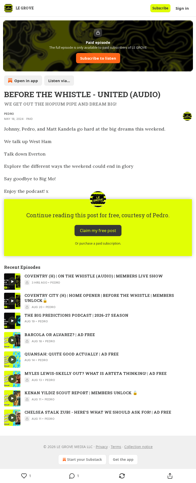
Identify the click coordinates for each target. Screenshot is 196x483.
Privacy (102, 446)
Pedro (9, 114)
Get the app (123, 459)
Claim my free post (98, 230)
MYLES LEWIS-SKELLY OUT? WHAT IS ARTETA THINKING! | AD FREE (95, 373)
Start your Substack (84, 459)
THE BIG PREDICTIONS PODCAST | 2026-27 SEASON (76, 315)
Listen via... (59, 80)
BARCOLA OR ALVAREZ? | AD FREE (59, 334)
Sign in (182, 8)
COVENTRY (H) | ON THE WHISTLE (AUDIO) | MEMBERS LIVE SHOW (93, 275)
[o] (12, 281)
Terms (116, 446)
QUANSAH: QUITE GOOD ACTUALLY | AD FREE (71, 354)
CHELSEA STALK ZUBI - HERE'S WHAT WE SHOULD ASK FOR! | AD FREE (97, 412)
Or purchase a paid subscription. (98, 243)
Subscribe (160, 8)
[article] (98, 281)
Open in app (26, 80)
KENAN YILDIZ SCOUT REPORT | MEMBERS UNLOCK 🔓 (81, 392)
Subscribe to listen (98, 58)
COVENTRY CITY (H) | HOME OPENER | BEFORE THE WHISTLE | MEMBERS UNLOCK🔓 (99, 298)
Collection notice (138, 446)
